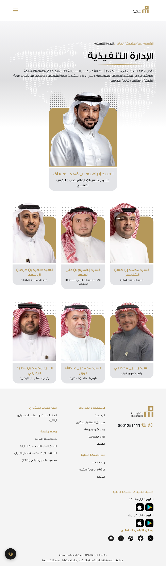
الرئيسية (148, 43)
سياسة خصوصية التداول (110, 560)
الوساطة (100, 415)
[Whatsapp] (149, 425)
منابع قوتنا (99, 462)
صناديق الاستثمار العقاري (90, 422)
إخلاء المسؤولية (70, 560)
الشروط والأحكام (88, 560)
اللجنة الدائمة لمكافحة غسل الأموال (35, 453)
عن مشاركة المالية (128, 43)
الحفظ (101, 443)
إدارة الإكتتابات (97, 436)
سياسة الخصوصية (51, 560)
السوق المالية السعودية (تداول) (38, 446)
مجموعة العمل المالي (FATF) (39, 460)
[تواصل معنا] (10, 554)
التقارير (101, 476)
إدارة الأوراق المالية (94, 429)
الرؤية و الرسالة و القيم (92, 469)
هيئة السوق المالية (46, 438)
